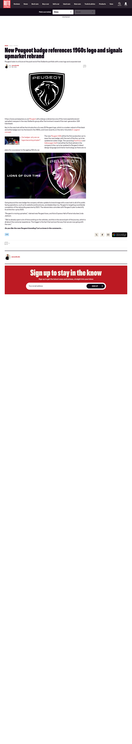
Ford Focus (78, 141)
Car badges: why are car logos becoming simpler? (31, 138)
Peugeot (32, 119)
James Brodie (15, 65)
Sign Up (95, 286)
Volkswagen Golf (50, 143)
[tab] (66, 244)
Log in (125, 5)
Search (119, 5)
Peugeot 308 (56, 136)
